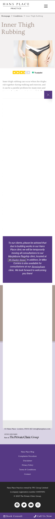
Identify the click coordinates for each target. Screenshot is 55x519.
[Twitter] (24, 505)
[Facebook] (17, 505)
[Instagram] (38, 505)
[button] (46, 6)
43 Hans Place (10, 429)
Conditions (18, 16)
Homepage (5, 16)
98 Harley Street (17, 260)
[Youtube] (31, 505)
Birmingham (38, 266)
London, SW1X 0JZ (25, 429)
